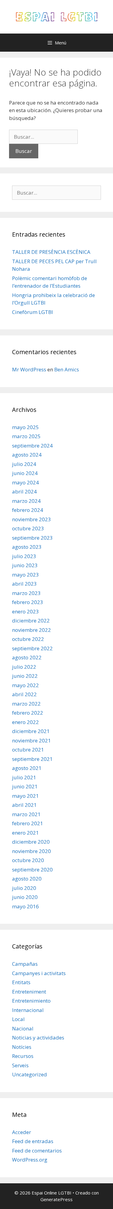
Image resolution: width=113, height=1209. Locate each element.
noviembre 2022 (31, 629)
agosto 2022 (27, 657)
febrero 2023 (27, 602)
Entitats (21, 982)
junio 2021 (25, 786)
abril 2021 (24, 804)
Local (18, 1019)
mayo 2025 (25, 427)
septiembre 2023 (32, 537)
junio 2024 (25, 473)
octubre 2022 (28, 638)
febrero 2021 (27, 823)
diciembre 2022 (31, 620)
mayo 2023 (25, 574)
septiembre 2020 (32, 869)
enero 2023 (25, 611)
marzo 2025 (26, 436)
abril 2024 (24, 491)
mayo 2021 (25, 795)
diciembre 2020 (31, 841)
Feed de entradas (32, 1141)
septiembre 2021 (32, 758)
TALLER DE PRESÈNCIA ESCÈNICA (51, 251)
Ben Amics (66, 369)
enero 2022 (25, 722)
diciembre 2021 (31, 731)
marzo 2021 (26, 814)
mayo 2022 (25, 685)
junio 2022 (25, 675)
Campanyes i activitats (39, 973)
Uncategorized (29, 1074)
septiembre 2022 (32, 648)
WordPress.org (29, 1159)
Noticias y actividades (38, 1037)
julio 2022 (24, 666)
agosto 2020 (27, 878)
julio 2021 (24, 777)
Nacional (22, 1028)
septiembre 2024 (32, 445)
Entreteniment (29, 991)
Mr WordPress (29, 369)
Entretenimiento (31, 1000)
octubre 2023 (28, 528)
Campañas (25, 963)
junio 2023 (25, 565)
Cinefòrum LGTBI (32, 312)
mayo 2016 (25, 906)
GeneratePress (56, 1199)
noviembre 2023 (31, 519)
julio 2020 (24, 887)
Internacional (28, 1010)
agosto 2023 (27, 546)
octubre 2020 (28, 860)
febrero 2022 (27, 712)
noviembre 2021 (31, 740)
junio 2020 (25, 897)
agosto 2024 (27, 454)
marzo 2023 (26, 593)
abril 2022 (24, 694)
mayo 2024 (25, 482)
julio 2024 (24, 464)
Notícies (21, 1046)
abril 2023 (24, 583)
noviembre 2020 (31, 851)
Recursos (22, 1055)
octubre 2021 (28, 749)
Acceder (21, 1132)
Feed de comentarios (37, 1150)
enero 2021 (25, 832)
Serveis (20, 1065)
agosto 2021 (27, 768)
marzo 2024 (26, 500)
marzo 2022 (26, 703)
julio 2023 (24, 556)
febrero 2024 (27, 509)
